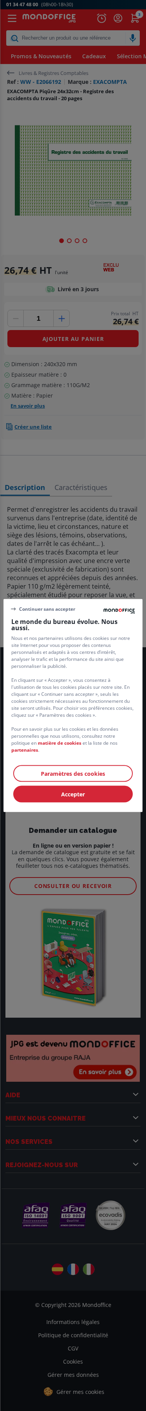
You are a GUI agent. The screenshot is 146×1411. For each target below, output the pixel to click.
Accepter (73, 794)
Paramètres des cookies (73, 773)
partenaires (24, 750)
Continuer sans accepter (47, 608)
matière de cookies (59, 743)
